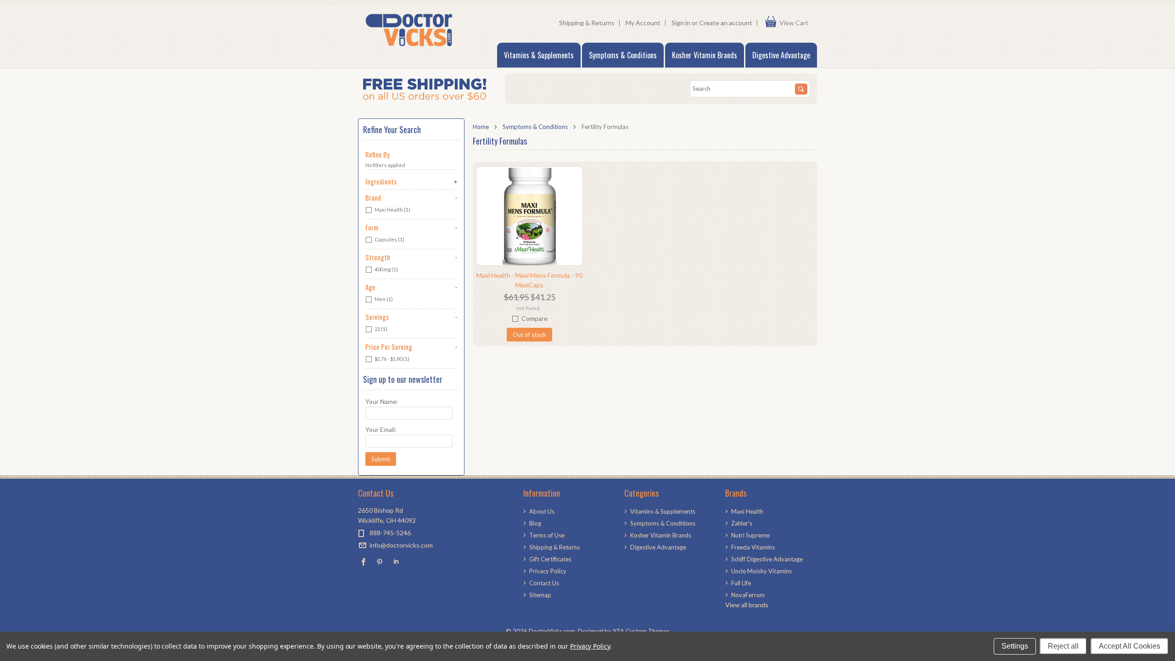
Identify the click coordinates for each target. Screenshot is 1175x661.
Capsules (389, 239)
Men (383, 299)
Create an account (725, 23)
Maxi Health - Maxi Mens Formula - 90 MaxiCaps (529, 280)
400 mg (386, 269)
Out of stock (529, 334)
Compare (534, 318)
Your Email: (381, 429)
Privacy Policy (590, 646)
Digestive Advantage (781, 55)
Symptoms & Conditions (623, 55)
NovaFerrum (748, 595)
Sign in (680, 23)
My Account (643, 23)
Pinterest (380, 561)
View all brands (746, 605)
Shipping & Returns (587, 23)
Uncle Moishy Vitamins (761, 571)
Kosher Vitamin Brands (704, 55)
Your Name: (381, 401)
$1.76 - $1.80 (391, 359)
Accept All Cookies (1129, 646)
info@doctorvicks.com (401, 545)
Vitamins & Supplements (539, 55)
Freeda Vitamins (753, 547)
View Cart (795, 23)
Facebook (363, 561)
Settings (1015, 646)
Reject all (1063, 646)
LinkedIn (396, 561)
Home (481, 126)
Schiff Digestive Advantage (767, 559)
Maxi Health (392, 210)
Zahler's (741, 523)
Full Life (741, 583)
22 (380, 329)
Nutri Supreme (750, 535)
